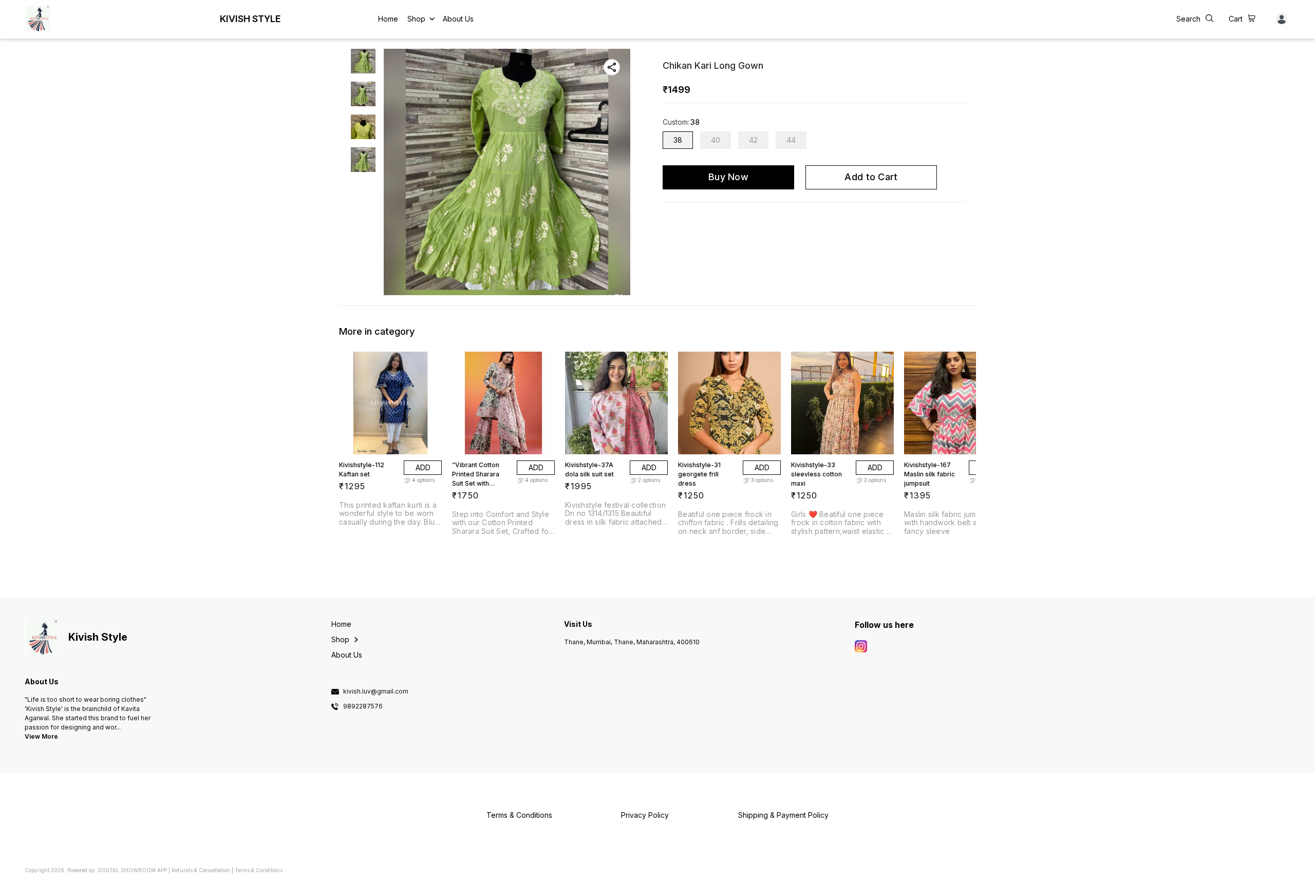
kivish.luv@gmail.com (375, 691)
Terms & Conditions (259, 870)
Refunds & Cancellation (201, 870)
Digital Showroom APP (132, 870)
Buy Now (728, 176)
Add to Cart (870, 176)
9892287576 (363, 706)
